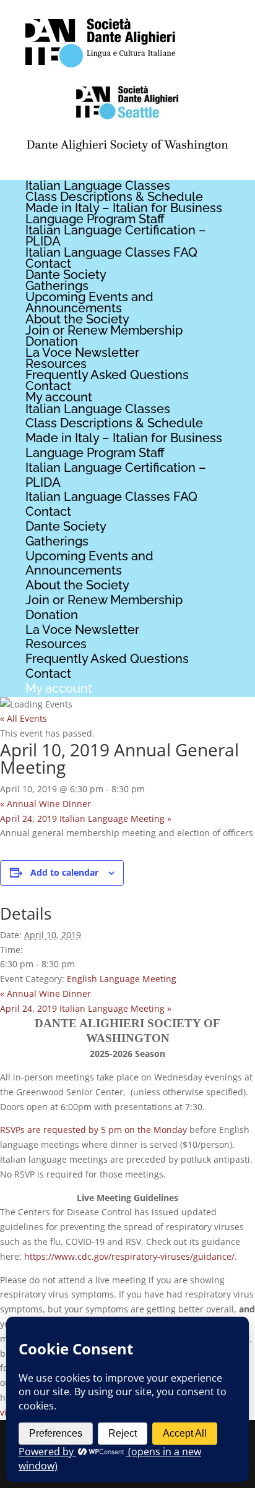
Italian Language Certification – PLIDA (115, 236)
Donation (51, 341)
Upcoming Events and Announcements (89, 302)
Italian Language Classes (97, 185)
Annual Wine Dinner (45, 804)
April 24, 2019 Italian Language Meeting (85, 818)
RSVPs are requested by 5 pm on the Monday (93, 1129)
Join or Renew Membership (104, 330)
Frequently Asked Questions (107, 374)
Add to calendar (64, 872)
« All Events (23, 718)
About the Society (77, 319)
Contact (48, 263)
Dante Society (65, 274)
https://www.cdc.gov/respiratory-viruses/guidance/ (129, 1256)
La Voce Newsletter (82, 352)
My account (58, 397)
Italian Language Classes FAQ (111, 252)
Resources (56, 363)
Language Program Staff (95, 219)
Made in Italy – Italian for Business (123, 207)
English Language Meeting (121, 979)
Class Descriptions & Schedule (114, 196)
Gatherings (57, 285)
